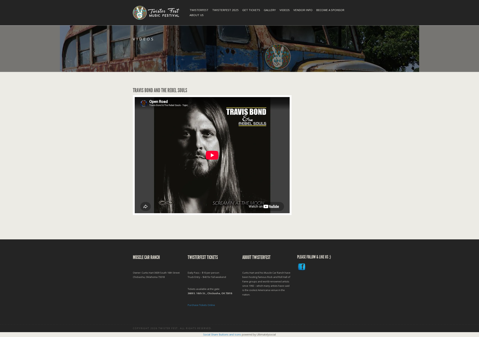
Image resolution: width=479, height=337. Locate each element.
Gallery (270, 10)
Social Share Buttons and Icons (222, 334)
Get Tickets (251, 10)
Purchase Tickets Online (201, 305)
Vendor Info (302, 10)
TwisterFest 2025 (225, 10)
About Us (197, 15)
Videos (285, 10)
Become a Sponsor (330, 10)
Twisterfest (199, 10)
